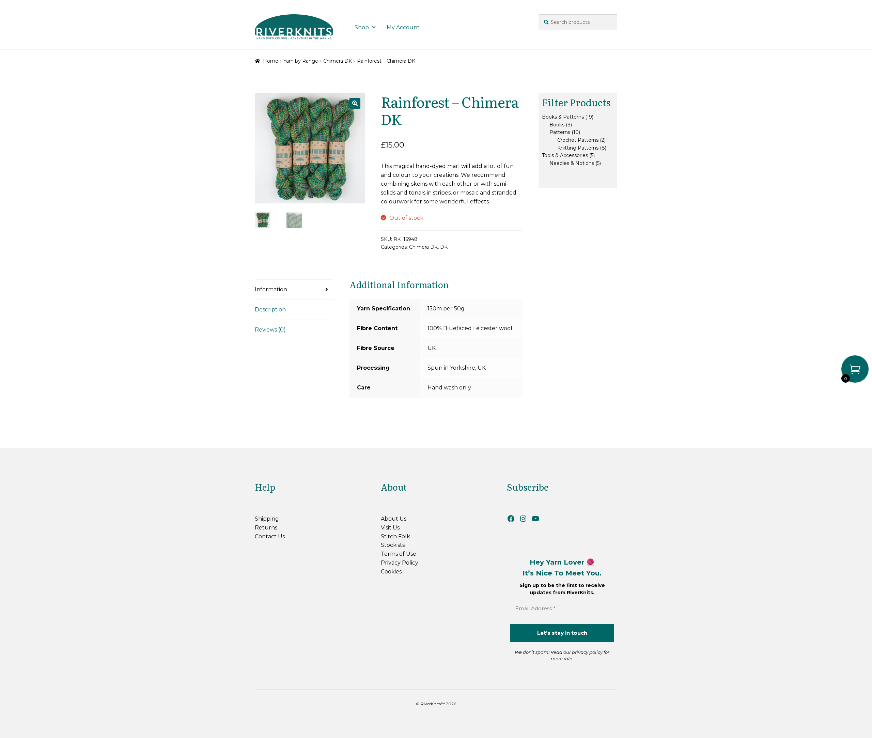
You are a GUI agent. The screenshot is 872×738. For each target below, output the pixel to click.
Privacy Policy (399, 562)
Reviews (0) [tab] (270, 329)
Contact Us (270, 536)
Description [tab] (270, 309)
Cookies (391, 571)
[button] (354, 103)
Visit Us (390, 527)
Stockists (393, 545)
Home (270, 61)
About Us (393, 519)
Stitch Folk (395, 536)
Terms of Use (398, 554)
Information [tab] (271, 289)
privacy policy (587, 652)
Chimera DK (337, 61)
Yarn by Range (300, 61)
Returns (266, 527)
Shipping (267, 519)
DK (444, 247)
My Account (403, 27)
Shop (362, 27)
